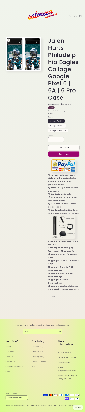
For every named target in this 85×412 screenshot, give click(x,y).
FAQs (8, 371)
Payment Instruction (14, 366)
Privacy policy (47, 405)
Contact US (10, 361)
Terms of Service (39, 361)
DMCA (34, 366)
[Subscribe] (59, 331)
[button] (4, 15)
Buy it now (64, 154)
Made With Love (23, 405)
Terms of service (60, 405)
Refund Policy (37, 351)
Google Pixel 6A (57, 126)
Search (8, 346)
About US (9, 356)
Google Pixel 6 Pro (58, 130)
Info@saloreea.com (67, 370)
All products (10, 351)
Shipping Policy (38, 356)
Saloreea (14, 405)
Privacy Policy (37, 346)
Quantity (51, 135)
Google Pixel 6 (56, 121)
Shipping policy (73, 405)
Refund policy (35, 405)
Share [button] (53, 296)
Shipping (62, 111)
